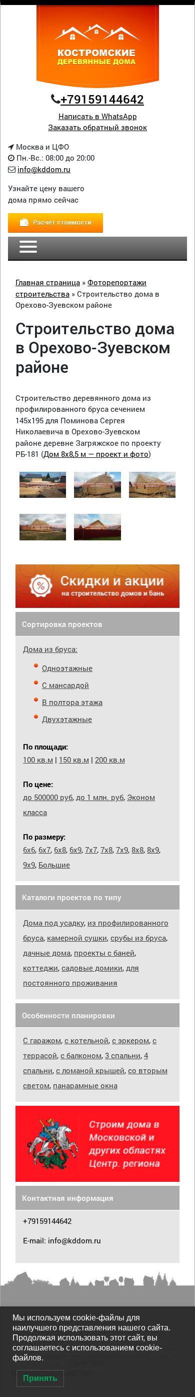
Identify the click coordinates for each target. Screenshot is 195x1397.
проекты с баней (104, 953)
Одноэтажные (67, 668)
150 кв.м (74, 760)
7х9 (122, 850)
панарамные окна (85, 1085)
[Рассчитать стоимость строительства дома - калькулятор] (55, 222)
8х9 (153, 850)
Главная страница (48, 282)
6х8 (60, 850)
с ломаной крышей (90, 1070)
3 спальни (122, 1055)
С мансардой (65, 685)
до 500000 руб (47, 797)
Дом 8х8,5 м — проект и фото (96, 454)
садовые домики (92, 968)
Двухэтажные (67, 719)
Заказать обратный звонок (97, 127)
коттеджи (40, 968)
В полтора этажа (72, 702)
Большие (54, 865)
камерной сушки (77, 938)
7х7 (91, 850)
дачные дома (46, 953)
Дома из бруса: (50, 649)
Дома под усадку (53, 923)
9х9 (29, 865)
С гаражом (42, 1040)
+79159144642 (102, 99)
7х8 (106, 850)
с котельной (86, 1040)
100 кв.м (38, 760)
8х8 (138, 850)
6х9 (76, 850)
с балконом (81, 1055)
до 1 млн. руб (100, 797)
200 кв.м (110, 760)
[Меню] (28, 248)
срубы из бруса (138, 938)
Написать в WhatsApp (97, 116)
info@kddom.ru (44, 169)
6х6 (29, 850)
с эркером (130, 1040)
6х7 (44, 850)
